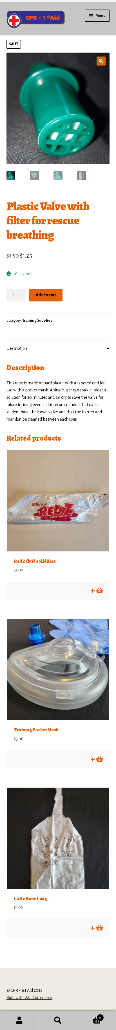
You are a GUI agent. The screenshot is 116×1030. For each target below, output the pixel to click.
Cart (89, 1015)
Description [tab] (16, 348)
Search (58, 1020)
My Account (19, 1020)
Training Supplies (37, 321)
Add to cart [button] (99, 590)
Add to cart (46, 295)
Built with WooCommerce (29, 997)
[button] (101, 61)
